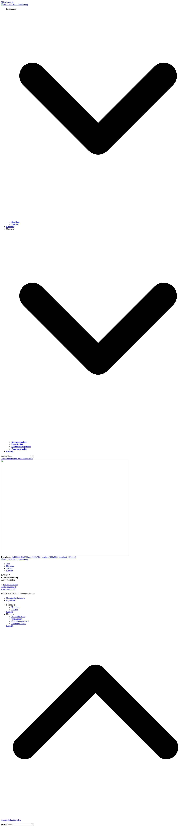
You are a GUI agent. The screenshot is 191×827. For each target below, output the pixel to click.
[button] (17, 458)
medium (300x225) (50, 557)
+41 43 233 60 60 (10, 584)
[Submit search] (33, 456)
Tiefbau (9, 568)
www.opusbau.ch (8, 589)
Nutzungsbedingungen (15, 598)
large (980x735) (33, 557)
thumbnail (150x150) (67, 557)
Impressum (10, 600)
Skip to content (7, 2)
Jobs (8, 564)
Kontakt (9, 571)
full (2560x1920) (19, 557)
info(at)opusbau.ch (8, 587)
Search (4, 456)
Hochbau (10, 566)
